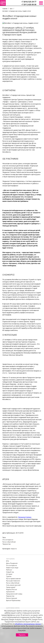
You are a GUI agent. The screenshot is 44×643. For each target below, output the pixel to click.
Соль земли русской (13, 585)
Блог (11, 8)
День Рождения (11, 563)
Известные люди (12, 568)
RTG (7, 561)
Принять (22, 635)
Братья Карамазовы (13, 600)
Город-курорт (10, 587)
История (9, 574)
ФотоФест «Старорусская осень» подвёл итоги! (16, 11)
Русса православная (13, 578)
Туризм (8, 576)
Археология (10, 592)
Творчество (6, 544)
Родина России (11, 589)
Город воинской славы (14, 594)
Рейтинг (9, 570)
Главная (4, 8)
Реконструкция (11, 598)
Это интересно (7, 540)
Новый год (10, 572)
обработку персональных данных (28, 624)
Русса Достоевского (13, 581)
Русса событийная (9, 542)
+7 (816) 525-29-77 (28, 2)
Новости (14, 549)
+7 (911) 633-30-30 (28, 4)
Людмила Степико (24, 517)
